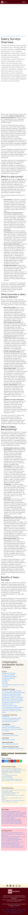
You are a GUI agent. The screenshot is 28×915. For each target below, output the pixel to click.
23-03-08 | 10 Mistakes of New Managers (10, 838)
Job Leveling (5, 731)
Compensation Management (9, 676)
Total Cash (5, 683)
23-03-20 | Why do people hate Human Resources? (12, 832)
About (3, 909)
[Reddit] (17, 761)
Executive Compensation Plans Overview (12, 748)
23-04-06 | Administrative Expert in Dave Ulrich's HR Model (14, 812)
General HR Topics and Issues (15, 912)
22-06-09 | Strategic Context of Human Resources (12, 780)
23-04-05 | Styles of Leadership (8, 817)
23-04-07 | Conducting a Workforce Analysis (11, 811)
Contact (7, 909)
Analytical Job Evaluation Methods (11, 727)
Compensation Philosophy (9, 673)
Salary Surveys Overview (8, 739)
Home (2, 36)
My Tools (19, 909)
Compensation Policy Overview (10, 735)
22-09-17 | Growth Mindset (7, 777)
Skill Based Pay (6, 680)
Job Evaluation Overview (8, 726)
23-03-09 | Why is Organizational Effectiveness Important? (14, 790)
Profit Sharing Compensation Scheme (11, 718)
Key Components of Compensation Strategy (13, 692)
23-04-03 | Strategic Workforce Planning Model (11, 821)
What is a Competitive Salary (9, 705)
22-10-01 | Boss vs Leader (7, 791)
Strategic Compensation (8, 675)
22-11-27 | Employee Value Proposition (10, 775)
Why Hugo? (20, 911)
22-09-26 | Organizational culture (8, 793)
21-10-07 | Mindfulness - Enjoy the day (10, 801)
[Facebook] (3, 761)
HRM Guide (15, 906)
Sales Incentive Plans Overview (10, 744)
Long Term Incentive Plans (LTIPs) (10, 720)
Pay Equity (5, 681)
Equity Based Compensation (9, 721)
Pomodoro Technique (12, 911)
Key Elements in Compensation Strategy (12, 699)
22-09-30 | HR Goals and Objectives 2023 (10, 792)
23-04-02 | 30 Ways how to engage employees (11, 768)
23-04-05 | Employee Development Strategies (11, 819)
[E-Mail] (9, 761)
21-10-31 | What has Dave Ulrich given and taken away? (13, 800)
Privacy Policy (13, 909)
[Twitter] (6, 761)
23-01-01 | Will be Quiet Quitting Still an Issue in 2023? (13, 845)
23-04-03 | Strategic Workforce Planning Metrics (12, 820)
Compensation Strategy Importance (11, 695)
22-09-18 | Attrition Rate (7, 776)
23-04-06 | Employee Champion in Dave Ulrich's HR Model (14, 814)
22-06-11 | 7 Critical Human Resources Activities (11, 779)
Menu (24, 2)
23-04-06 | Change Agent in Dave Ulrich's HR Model (12, 815)
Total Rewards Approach (8, 678)
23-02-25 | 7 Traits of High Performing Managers (12, 839)
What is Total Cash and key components (12, 700)
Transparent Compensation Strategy (11, 694)
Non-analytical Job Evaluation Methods (12, 729)
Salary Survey (23, 36)
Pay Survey (3, 753)
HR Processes (6, 36)
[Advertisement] (14, 20)
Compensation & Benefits (15, 36)
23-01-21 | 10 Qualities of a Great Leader (10, 840)
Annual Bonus (5, 716)
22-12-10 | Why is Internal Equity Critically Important (12, 847)
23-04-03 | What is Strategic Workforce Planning (12, 823)
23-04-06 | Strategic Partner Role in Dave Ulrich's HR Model (14, 816)
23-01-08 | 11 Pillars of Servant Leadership (10, 844)
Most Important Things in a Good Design (12, 697)
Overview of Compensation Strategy (11, 691)
